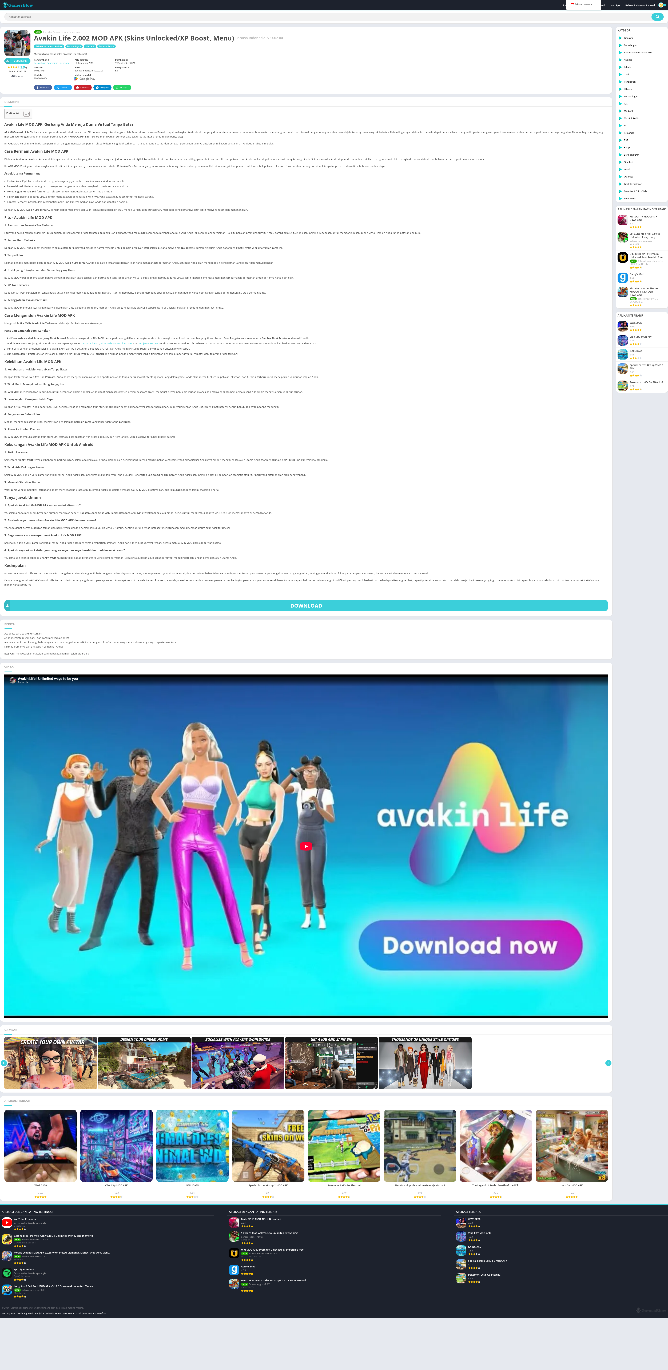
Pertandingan (74, 46)
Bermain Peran (106, 46)
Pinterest (84, 87)
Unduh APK (20, 60)
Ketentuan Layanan (65, 1313)
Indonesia (44, 87)
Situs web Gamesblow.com (116, 343)
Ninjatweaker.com (149, 343)
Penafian (101, 1313)
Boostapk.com (91, 343)
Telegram (104, 87)
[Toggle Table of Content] (25, 114)
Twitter (64, 87)
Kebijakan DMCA (85, 1313)
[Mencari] (657, 17)
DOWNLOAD (306, 605)
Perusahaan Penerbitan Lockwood (52, 62)
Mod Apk (615, 5)
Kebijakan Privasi (44, 1313)
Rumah (47, 32)
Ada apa (123, 87)
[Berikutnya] (608, 1063)
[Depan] (4, 1063)
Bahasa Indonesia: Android (640, 5)
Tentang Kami (9, 1313)
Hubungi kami (25, 1313)
